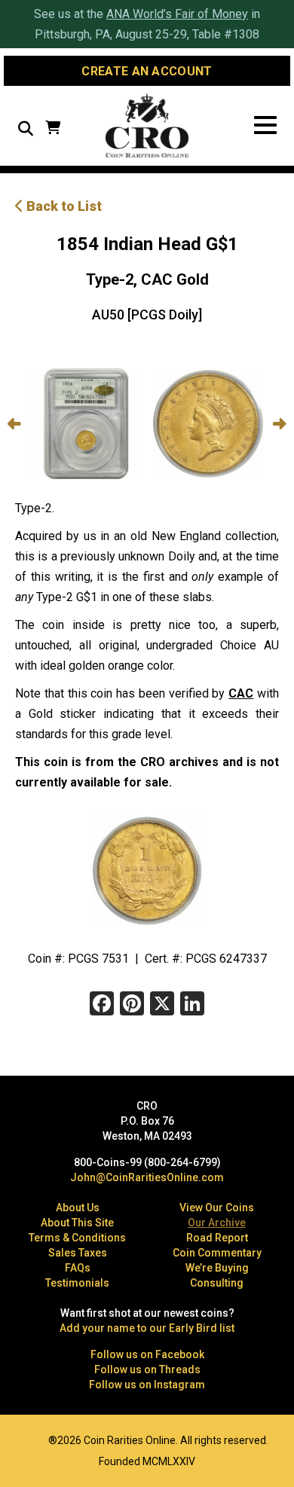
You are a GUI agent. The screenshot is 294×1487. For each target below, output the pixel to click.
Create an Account (146, 71)
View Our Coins (216, 1208)
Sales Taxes (77, 1253)
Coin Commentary (217, 1253)
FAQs (77, 1268)
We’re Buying (217, 1268)
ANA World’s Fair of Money (177, 14)
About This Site (77, 1223)
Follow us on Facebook (147, 1354)
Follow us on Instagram (147, 1385)
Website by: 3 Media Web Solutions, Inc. (22, 1438)
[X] (162, 1005)
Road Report (217, 1238)
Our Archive (217, 1223)
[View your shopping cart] (53, 129)
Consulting (216, 1283)
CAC (240, 693)
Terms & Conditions (77, 1238)
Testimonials (77, 1283)
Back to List (62, 206)
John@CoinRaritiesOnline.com (147, 1177)
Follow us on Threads (147, 1369)
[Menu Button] (265, 125)
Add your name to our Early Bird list (147, 1328)
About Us (78, 1208)
